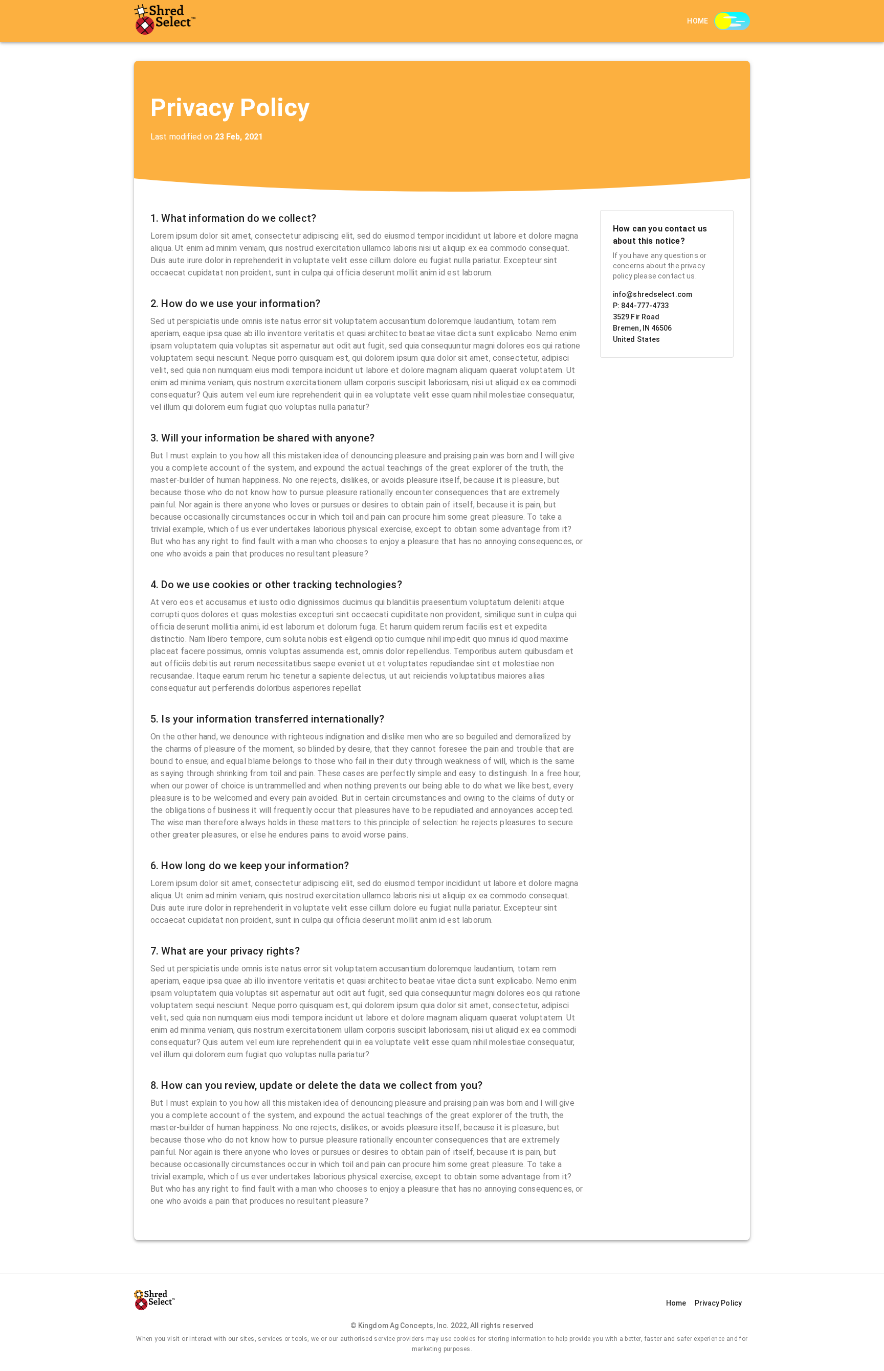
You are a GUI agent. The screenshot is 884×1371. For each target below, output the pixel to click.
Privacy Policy (718, 1303)
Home (698, 21)
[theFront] (164, 21)
